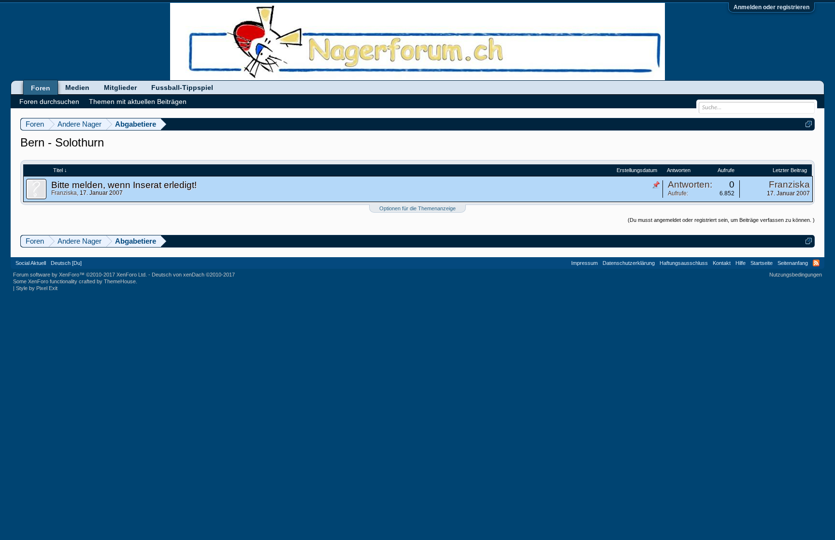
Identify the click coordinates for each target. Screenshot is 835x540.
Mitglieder (120, 87)
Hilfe (740, 263)
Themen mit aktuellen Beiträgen (138, 101)
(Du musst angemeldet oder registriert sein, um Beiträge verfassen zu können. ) (721, 220)
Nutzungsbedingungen (795, 274)
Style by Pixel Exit (37, 288)
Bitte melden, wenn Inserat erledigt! (124, 185)
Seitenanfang (792, 263)
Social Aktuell (30, 263)
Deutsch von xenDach (193, 274)
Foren (40, 88)
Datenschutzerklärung (629, 263)
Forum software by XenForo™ (80, 274)
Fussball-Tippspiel (182, 87)
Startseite (761, 263)
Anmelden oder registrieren (771, 7)
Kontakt (722, 263)
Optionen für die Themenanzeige (417, 208)
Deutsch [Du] (66, 263)
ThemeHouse (120, 281)
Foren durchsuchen (49, 101)
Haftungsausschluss (684, 263)
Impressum (584, 263)
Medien (77, 87)
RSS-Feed (816, 263)
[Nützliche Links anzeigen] (809, 124)
